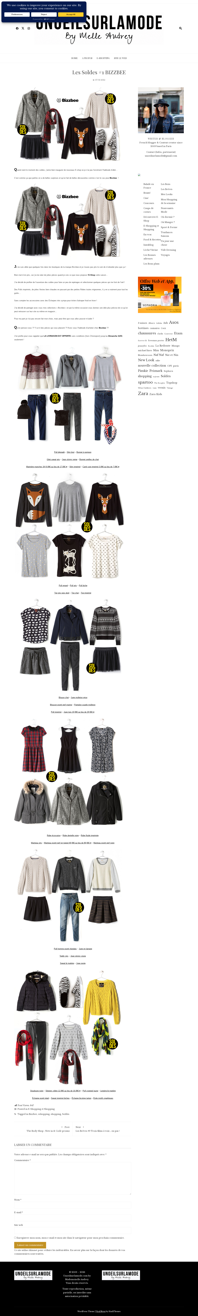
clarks (160, 334)
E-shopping (103, 58)
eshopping (44, 1114)
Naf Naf (159, 355)
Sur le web (120, 58)
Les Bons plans (151, 263)
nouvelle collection (152, 365)
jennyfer (142, 346)
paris (176, 366)
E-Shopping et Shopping (41, 1109)
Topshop (171, 382)
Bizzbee (33, 1114)
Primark (155, 371)
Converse (168, 334)
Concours (148, 203)
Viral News (101, 1311)
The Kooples (159, 383)
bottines (143, 328)
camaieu (155, 328)
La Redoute (162, 345)
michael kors (145, 350)
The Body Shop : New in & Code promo (48, 1129)
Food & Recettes (152, 239)
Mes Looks (166, 194)
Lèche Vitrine (150, 250)
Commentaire (22, 1160)
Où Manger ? (168, 222)
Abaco (151, 323)
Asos (174, 322)
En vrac (147, 234)
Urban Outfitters (144, 388)
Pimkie (143, 371)
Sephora (168, 371)
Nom (17, 1200)
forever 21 (142, 341)
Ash (165, 323)
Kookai (151, 346)
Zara (143, 393)
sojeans (156, 377)
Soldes (65, 1114)
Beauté (146, 193)
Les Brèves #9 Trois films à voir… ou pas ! (98, 1129)
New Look (146, 360)
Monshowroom (145, 355)
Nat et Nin (171, 355)
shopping (56, 1114)
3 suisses (142, 323)
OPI (169, 365)
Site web (18, 1225)
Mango (176, 346)
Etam (178, 333)
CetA (163, 328)
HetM (171, 339)
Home (74, 58)
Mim (156, 350)
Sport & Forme (169, 227)
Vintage (170, 388)
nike (158, 360)
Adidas (159, 323)
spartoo (145, 382)
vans (155, 388)
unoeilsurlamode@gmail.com (161, 156)
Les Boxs (165, 184)
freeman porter (156, 340)
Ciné (145, 198)
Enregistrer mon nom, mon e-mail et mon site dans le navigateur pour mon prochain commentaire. (70, 1238)
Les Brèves (166, 189)
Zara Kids (155, 394)
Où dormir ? (167, 217)
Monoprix (167, 350)
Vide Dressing (168, 250)
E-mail (18, 1212)
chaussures (147, 333)
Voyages (165, 255)
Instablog (148, 245)
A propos (87, 58)
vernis (162, 387)
